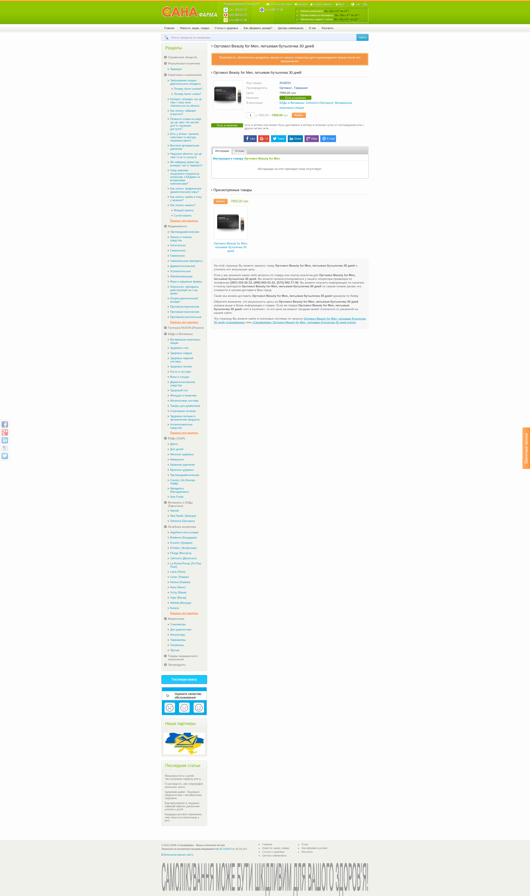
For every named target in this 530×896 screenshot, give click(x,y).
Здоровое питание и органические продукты (185, 418)
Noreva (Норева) (180, 582)
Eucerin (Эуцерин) (181, 542)
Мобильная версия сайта (178, 854)
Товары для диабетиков (185, 405)
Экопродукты (177, 664)
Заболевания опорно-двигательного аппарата (185, 82)
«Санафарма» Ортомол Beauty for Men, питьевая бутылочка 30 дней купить (304, 322)
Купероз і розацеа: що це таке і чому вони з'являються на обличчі (186, 102)
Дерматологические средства (182, 383)
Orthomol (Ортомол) (319, 102)
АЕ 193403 (225, 849)
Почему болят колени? (188, 88)
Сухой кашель (183, 215)
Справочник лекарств (182, 57)
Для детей (176, 449)
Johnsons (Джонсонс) (183, 558)
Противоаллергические (184, 306)
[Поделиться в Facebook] (4, 424)
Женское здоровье (182, 454)
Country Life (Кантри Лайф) (182, 482)
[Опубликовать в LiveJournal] (4, 448)
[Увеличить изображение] (228, 94)
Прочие (174, 650)
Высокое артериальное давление (184, 147)
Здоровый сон (179, 390)
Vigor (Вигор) (178, 597)
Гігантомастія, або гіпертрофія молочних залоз (184, 785)
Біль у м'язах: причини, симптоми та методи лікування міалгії (184, 137)
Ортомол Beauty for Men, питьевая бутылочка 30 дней (231, 247)
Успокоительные (180, 271)
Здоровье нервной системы (181, 360)
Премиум (176, 69)
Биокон (174, 608)
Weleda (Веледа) (180, 602)
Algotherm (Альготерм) (184, 532)
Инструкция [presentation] (222, 151)
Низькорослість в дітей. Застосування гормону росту (183, 777)
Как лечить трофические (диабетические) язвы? (185, 190)
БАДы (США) (176, 438)
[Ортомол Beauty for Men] (230, 222)
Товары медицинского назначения (183, 657)
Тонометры (177, 645)
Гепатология (178, 245)
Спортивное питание (183, 411)
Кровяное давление (182, 464)
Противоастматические (184, 311)
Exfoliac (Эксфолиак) (183, 547)
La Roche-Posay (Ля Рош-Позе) (186, 565)
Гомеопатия (177, 255)
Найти (362, 37)
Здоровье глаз (179, 347)
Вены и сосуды (179, 376)
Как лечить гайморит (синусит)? (183, 112)
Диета (174, 444)
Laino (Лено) (177, 571)
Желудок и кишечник (183, 395)
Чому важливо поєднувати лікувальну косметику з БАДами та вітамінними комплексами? (185, 177)
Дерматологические (182, 266)
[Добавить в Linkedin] (4, 440)
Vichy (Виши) (178, 592)
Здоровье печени (181, 366)
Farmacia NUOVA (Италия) (186, 327)
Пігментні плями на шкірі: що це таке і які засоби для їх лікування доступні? (186, 123)
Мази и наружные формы (186, 281)
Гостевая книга (184, 679)
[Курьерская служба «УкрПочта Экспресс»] (184, 743)
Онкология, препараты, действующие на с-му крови (184, 290)
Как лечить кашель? (183, 205)
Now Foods (177, 496)
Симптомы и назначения (185, 74)
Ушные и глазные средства (181, 238)
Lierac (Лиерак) (179, 576)
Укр (358, 4)
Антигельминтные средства (181, 426)
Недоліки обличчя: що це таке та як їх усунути (186, 155)
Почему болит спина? (187, 93)
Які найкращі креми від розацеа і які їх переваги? (186, 164)
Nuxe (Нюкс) (178, 587)
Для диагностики (180, 629)
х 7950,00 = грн (271, 115)
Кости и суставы (180, 371)
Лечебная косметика (182, 526)
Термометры (178, 639)
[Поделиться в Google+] (4, 432)
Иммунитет (177, 459)
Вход (341, 4)
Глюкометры (178, 624)
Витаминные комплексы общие (185, 341)
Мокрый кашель (184, 210)
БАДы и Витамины (291, 102)
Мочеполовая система (184, 400)
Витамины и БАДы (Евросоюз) (180, 504)
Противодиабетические (184, 231)
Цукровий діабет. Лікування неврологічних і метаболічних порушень (183, 795)
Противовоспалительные (185, 317)
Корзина (302, 4)
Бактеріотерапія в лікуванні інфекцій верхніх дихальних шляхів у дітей (182, 806)
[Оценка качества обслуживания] (184, 701)
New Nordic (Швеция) (183, 515)
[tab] (222, 151)
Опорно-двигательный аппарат (184, 300)
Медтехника (176, 618)
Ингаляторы (177, 634)
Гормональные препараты (186, 260)
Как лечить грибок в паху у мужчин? (186, 198)
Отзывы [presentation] (239, 151)
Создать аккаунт (322, 4)
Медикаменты (177, 226)
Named (174, 510)
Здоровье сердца (181, 353)
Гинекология (178, 250)
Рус (365, 4)
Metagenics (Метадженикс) (179, 490)
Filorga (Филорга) (180, 553)
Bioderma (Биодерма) (183, 537)
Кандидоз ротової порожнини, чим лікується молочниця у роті (183, 817)
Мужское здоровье (182, 469)
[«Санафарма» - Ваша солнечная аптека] (189, 12)
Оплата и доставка (280, 4)
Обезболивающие (181, 276)
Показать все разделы (184, 220)
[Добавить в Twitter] (4, 456)
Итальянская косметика (184, 63)
